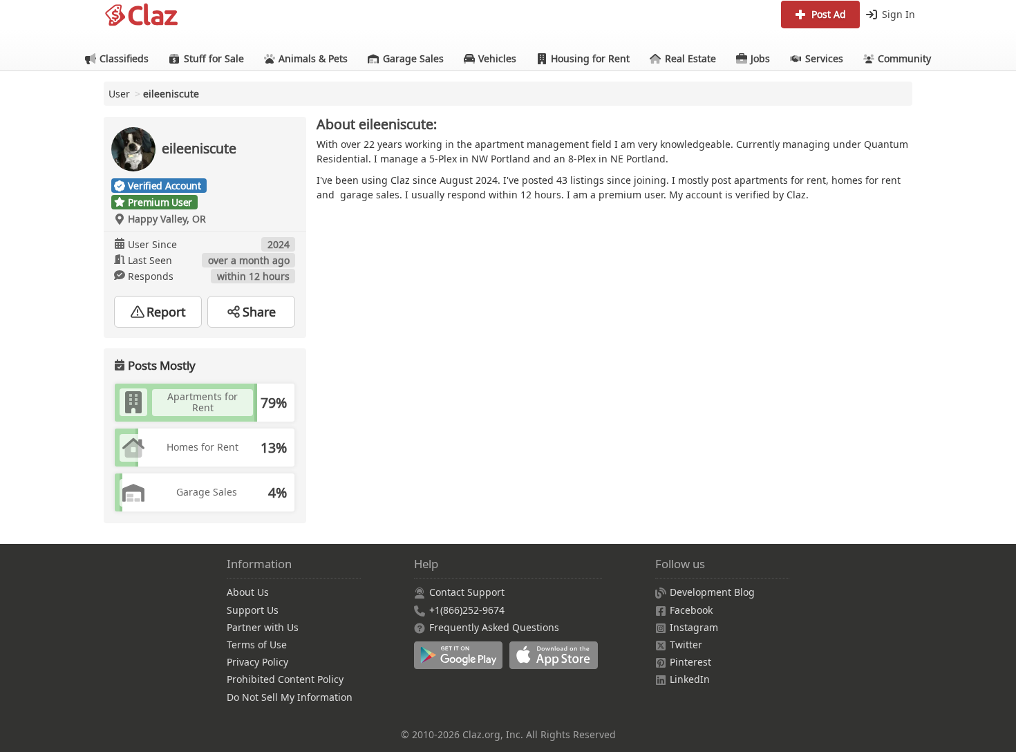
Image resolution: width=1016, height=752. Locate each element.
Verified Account (164, 185)
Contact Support (467, 592)
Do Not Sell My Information (289, 697)
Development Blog (712, 592)
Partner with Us (263, 627)
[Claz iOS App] (555, 662)
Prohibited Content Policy (285, 679)
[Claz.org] (142, 15)
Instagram (694, 627)
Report (166, 311)
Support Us (253, 610)
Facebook (691, 610)
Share (259, 311)
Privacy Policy (257, 661)
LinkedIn (690, 679)
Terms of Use (257, 644)
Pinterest (690, 661)
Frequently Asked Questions (494, 627)
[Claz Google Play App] (461, 662)
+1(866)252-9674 (467, 610)
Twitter (686, 644)
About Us (248, 592)
